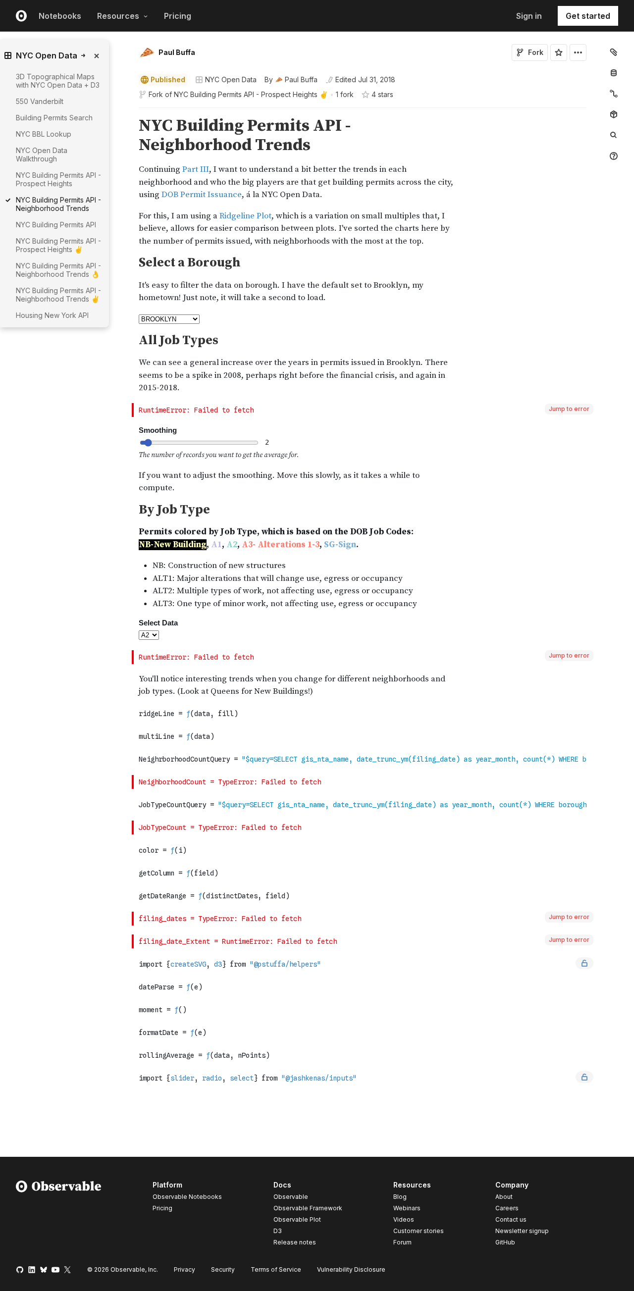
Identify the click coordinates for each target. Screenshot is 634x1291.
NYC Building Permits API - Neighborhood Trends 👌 (58, 269)
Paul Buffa (176, 52)
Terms (276, 1269)
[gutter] (89, 341)
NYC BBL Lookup (43, 134)
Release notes (294, 1242)
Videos (403, 1219)
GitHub (505, 1242)
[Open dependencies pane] (613, 114)
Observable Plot (297, 1219)
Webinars (407, 1208)
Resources (118, 16)
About (504, 1196)
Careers (507, 1208)
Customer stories (418, 1231)
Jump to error (569, 409)
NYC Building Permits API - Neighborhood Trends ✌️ (58, 294)
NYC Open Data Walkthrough (41, 154)
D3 (277, 1231)
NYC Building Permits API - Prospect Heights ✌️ (251, 94)
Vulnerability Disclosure (351, 1269)
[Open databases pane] (613, 72)
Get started (588, 16)
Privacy (184, 1269)
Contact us (511, 1219)
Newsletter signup (522, 1231)
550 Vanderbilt (39, 101)
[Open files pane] (613, 52)
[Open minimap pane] (613, 93)
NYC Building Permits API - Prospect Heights (58, 179)
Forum (402, 1242)
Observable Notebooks (187, 1196)
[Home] (59, 1215)
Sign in (529, 16)
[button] (127, 112)
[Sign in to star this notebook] (558, 52)
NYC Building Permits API (56, 224)
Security (223, 1269)
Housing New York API (52, 315)
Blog (400, 1196)
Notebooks (60, 16)
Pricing (177, 16)
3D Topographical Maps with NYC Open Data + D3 (58, 80)
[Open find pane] (613, 135)
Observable (290, 1196)
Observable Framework (307, 1208)
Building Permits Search (54, 117)
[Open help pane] (613, 156)
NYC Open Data (231, 79)
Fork (535, 52)
